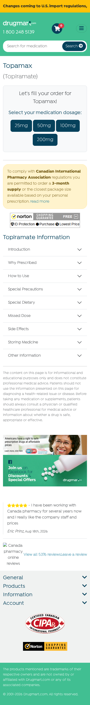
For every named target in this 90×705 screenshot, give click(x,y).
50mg (44, 126)
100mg (68, 126)
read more (39, 201)
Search (72, 46)
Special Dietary (21, 302)
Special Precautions (25, 289)
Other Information (24, 355)
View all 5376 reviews (42, 554)
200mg (45, 140)
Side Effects (18, 329)
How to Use (18, 276)
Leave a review (74, 554)
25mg (21, 126)
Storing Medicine (23, 342)
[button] (45, 220)
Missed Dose (19, 315)
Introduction (19, 249)
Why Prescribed (22, 262)
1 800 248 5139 (18, 32)
